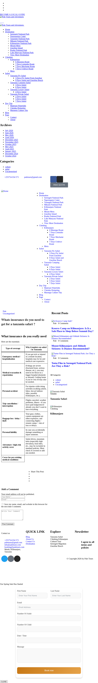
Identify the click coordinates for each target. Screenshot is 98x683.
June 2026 (9, 133)
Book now (49, 670)
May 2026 (9, 135)
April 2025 (9, 149)
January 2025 (10, 151)
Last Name (55, 591)
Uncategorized (11, 171)
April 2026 (9, 137)
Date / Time (22, 636)
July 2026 (9, 130)
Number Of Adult (24, 614)
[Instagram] (60, 179)
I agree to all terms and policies (87, 545)
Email (19, 602)
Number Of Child (24, 625)
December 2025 (11, 140)
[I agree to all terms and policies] (78, 541)
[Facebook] (53, 179)
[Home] (4, 191)
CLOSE (4, 682)
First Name (21, 591)
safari (7, 169)
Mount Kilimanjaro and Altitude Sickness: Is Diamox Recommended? (71, 347)
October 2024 (10, 156)
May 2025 (9, 147)
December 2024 (11, 154)
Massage (20, 647)
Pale (4, 311)
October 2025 (10, 144)
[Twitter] (4, 559)
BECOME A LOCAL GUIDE (12, 14)
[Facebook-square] (11, 559)
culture (8, 167)
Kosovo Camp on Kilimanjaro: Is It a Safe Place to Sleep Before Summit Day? (73, 330)
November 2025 (11, 142)
